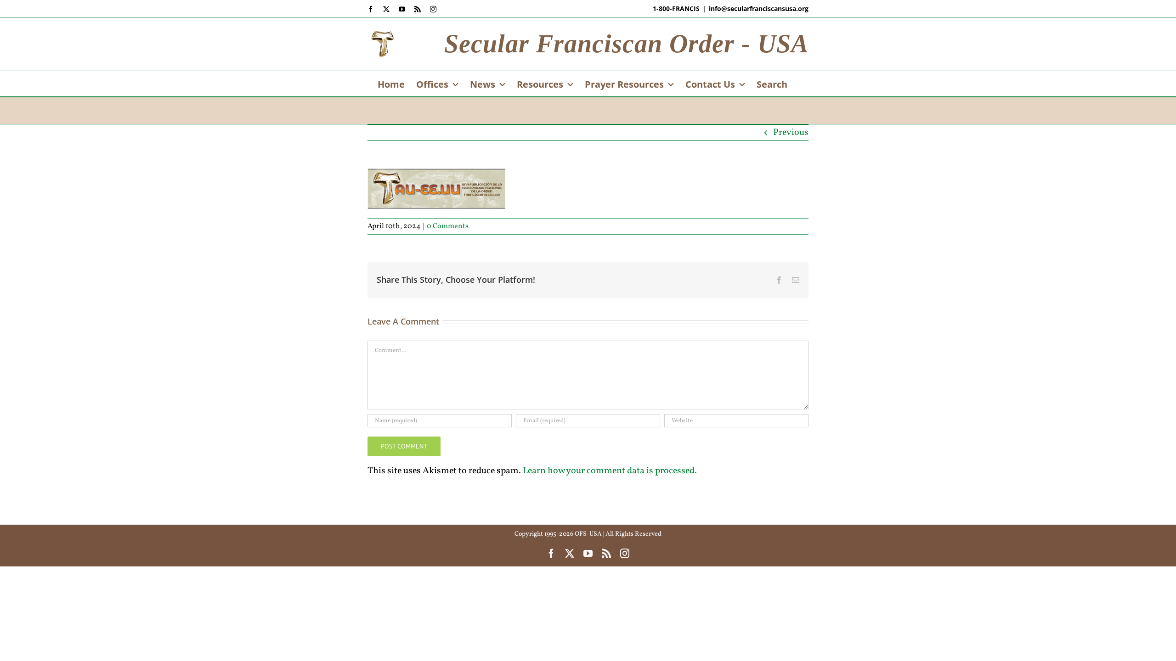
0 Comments (448, 226)
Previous (790, 132)
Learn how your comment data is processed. (610, 471)
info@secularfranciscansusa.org (758, 8)
